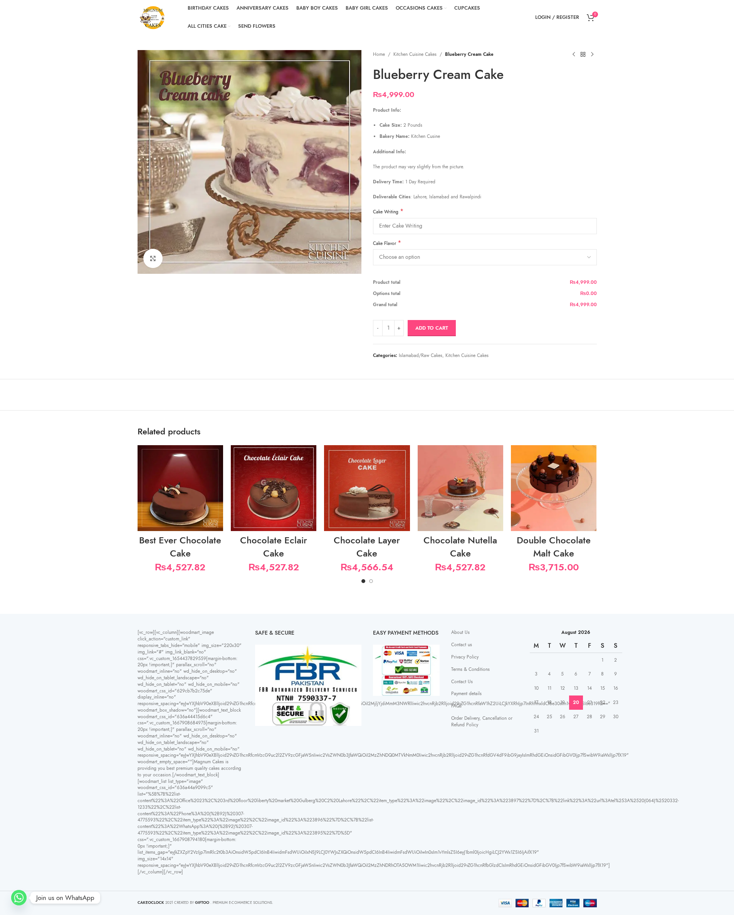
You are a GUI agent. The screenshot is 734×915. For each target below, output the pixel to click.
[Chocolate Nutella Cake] (460, 488)
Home (379, 54)
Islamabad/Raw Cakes (420, 355)
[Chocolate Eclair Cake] (273, 488)
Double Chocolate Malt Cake (554, 547)
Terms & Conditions (470, 669)
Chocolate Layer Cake (367, 547)
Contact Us (462, 682)
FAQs (456, 706)
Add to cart (431, 328)
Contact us (461, 645)
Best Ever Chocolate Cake (180, 547)
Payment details (466, 693)
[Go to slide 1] (363, 581)
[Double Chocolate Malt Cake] (553, 488)
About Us (460, 632)
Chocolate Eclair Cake (273, 547)
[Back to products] (583, 54)
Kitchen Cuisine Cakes (415, 54)
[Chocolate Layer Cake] (367, 488)
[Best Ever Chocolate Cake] (180, 488)
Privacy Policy (465, 657)
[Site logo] (153, 17)
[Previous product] (573, 54)
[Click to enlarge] (153, 258)
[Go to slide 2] (371, 581)
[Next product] (592, 54)
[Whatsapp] (19, 897)
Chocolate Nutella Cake (460, 547)
